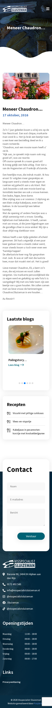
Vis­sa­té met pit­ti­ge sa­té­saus (28, 413)
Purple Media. (40, 703)
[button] (19, 383)
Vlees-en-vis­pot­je (22, 421)
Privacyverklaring (11, 681)
